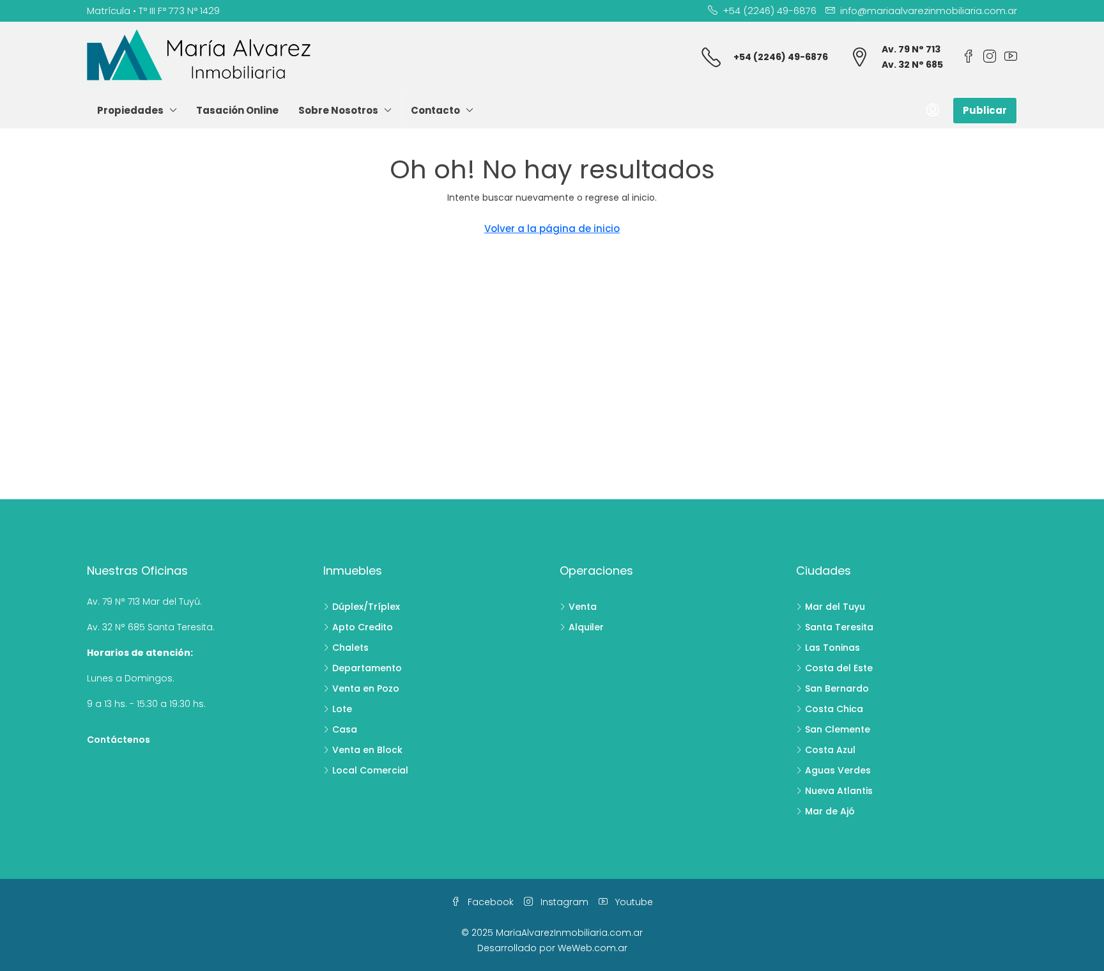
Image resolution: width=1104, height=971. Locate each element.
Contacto (435, 110)
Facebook (489, 902)
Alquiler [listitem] (586, 627)
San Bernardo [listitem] (837, 688)
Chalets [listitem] (350, 647)
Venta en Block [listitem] (367, 749)
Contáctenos (118, 739)
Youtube (633, 902)
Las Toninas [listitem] (832, 647)
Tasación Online (237, 110)
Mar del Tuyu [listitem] (835, 606)
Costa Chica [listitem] (834, 709)
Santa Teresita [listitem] (839, 627)
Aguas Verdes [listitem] (838, 770)
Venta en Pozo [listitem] (365, 688)
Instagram (563, 902)
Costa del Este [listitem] (839, 668)
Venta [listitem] (583, 606)
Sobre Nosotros (338, 110)
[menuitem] (932, 110)
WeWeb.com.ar (592, 948)
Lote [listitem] (342, 709)
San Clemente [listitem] (837, 729)
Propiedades (130, 110)
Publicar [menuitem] (985, 110)
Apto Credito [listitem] (362, 627)
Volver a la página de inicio (552, 228)
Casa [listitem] (344, 729)
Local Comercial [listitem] (370, 770)
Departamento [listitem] (367, 668)
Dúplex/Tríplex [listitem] (366, 606)
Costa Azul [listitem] (830, 749)
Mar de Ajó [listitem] (830, 811)
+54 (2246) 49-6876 (780, 56)
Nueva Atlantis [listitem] (839, 790)
